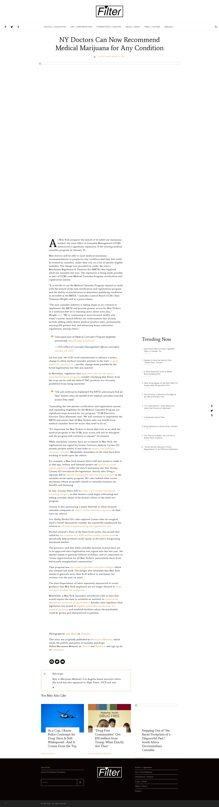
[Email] (62, 662)
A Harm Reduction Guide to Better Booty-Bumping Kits (158, 373)
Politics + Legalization (55, 27)
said (59, 315)
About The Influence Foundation (53, 772)
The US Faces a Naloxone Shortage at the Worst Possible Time (160, 395)
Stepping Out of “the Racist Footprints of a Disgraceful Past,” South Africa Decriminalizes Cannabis (156, 740)
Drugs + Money (133, 27)
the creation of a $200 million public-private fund (87, 535)
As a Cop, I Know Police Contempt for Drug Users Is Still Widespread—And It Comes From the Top (62, 738)
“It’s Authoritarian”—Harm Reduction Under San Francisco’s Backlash (159, 407)
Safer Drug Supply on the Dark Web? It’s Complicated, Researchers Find (161, 384)
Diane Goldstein (48, 754)
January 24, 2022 (64, 351)
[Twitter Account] (11, 27)
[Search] (80, 782)
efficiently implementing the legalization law (86, 526)
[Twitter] (57, 662)
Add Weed (71, 633)
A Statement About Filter (154, 417)
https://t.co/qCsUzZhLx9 (81, 341)
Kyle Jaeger (106, 57)
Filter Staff (140, 758)
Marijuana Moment (101, 639)
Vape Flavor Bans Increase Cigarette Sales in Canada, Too (159, 350)
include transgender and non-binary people (90, 474)
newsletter (57, 649)
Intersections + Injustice (109, 27)
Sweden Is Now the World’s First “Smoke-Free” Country (157, 361)
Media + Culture (152, 27)
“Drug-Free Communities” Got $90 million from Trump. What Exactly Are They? (109, 738)
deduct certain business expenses (93, 510)
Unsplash (85, 633)
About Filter (45, 767)
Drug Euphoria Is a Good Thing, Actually (160, 426)
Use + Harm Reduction (81, 27)
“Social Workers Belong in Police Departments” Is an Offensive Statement (161, 448)
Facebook (100, 646)
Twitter (86, 646)
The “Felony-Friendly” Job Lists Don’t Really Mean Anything (159, 436)
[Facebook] (51, 662)
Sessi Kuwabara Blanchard (100, 754)
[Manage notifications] (5, 802)
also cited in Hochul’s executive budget (91, 567)
